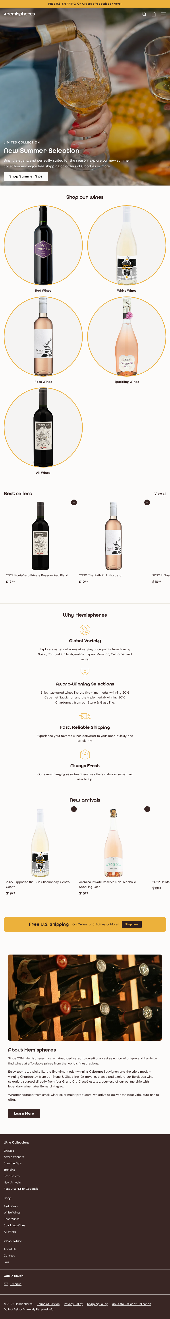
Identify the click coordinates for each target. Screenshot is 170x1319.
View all (160, 494)
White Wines (12, 1212)
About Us (10, 1249)
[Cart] (154, 14)
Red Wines (11, 1206)
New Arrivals (12, 1182)
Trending (9, 1170)
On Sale (9, 1151)
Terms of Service (48, 1304)
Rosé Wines (11, 1219)
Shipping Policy (97, 1304)
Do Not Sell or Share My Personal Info (29, 1309)
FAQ (6, 1262)
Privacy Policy (73, 1304)
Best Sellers (12, 1176)
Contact (9, 1255)
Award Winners (14, 1157)
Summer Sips (13, 1163)
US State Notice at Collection (131, 1304)
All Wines (10, 1232)
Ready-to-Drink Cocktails (21, 1189)
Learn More (24, 1113)
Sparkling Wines (14, 1225)
